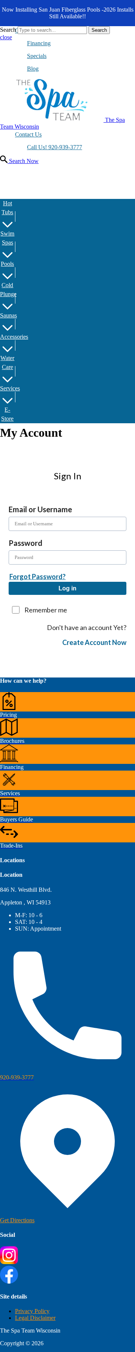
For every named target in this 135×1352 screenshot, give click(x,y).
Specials (36, 56)
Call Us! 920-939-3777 (54, 147)
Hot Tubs (7, 207)
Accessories (7, 337)
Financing (39, 43)
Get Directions (17, 1220)
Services (7, 388)
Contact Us (28, 134)
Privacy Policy (32, 1311)
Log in (67, 588)
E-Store (7, 414)
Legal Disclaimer (35, 1318)
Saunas (7, 315)
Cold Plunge (7, 289)
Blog (33, 68)
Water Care (7, 362)
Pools (7, 264)
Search (8, 30)
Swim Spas (7, 238)
